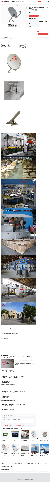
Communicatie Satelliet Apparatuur (24, 5)
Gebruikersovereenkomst (11, 474)
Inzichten (39, 474)
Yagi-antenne (14, 460)
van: (4, 415)
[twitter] (46, 474)
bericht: (4, 419)
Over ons (4, 474)
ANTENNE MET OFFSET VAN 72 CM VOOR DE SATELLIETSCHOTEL (31, 460)
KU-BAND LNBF (2, 463)
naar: (4, 417)
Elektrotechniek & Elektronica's (7, 5)
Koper (36, 3)
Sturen (6, 425)
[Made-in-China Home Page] (5, 1)
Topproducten (27, 474)
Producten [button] (12, 1)
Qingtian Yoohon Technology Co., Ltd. (35, 9)
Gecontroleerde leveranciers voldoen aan (33, 474)
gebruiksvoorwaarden (31, 479)
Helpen (40, 3)
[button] (37, 1)
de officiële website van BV (20, 356)
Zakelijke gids (42, 474)
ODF (1, 460)
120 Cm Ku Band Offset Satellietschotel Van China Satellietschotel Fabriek (33, 454)
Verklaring (7, 474)
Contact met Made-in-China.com (21, 474)
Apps (43, 3)
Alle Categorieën (3, 3)
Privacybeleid (16, 474)
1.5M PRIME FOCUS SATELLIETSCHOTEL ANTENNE (31, 463)
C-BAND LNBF (38, 460)
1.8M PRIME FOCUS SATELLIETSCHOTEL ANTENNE (19, 463)
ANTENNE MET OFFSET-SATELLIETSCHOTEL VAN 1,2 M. (43, 463)
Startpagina (2, 5)
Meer (1, 472)
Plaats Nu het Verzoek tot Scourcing (19, 425)
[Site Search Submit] (39, 1)
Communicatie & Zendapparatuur (15, 5)
